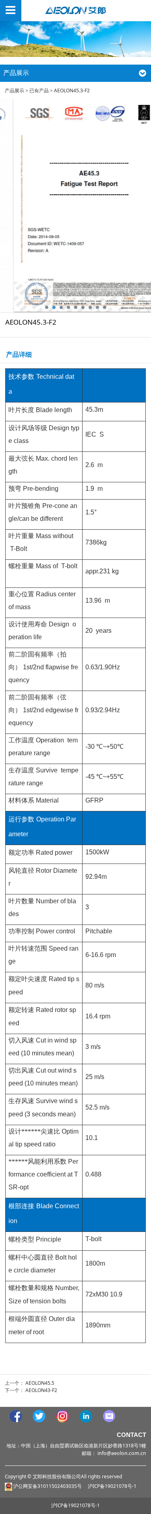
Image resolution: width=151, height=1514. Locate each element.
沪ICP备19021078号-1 (75, 1505)
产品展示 (14, 90)
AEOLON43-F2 (41, 1390)
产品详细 (19, 354)
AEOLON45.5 (39, 1383)
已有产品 (39, 90)
